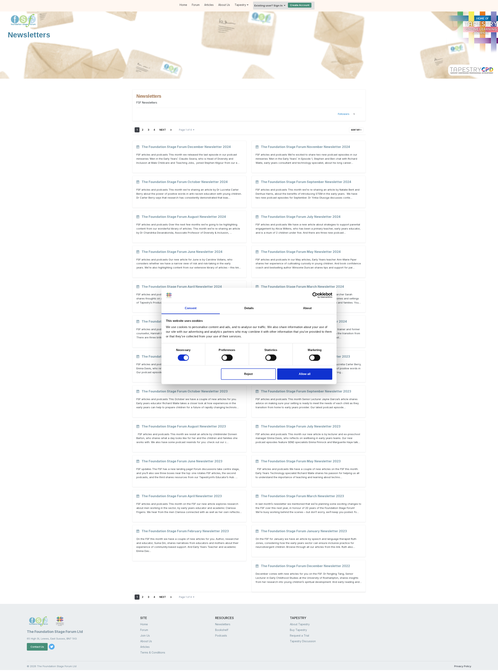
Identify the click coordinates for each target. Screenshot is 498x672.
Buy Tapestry (298, 630)
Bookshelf (221, 630)
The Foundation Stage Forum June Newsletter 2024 (180, 252)
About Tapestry (300, 624)
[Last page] (171, 129)
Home (183, 4)
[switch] (227, 358)
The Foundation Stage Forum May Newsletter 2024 (300, 252)
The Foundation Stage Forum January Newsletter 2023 (303, 531)
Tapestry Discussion (303, 641)
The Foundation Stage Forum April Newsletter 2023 (180, 496)
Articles (209, 4)
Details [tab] (249, 308)
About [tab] (307, 308)
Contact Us (37, 646)
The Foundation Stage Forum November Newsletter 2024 (304, 147)
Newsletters (222, 624)
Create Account (299, 5)
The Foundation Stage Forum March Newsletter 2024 (301, 287)
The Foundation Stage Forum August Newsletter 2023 (182, 426)
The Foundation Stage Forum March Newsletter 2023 (301, 496)
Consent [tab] (190, 308)
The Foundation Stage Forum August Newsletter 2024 (182, 217)
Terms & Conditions (152, 652)
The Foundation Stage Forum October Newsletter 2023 (183, 391)
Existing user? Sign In (269, 5)
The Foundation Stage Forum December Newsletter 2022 (304, 566)
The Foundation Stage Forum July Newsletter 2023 (299, 426)
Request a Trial (299, 635)
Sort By (355, 130)
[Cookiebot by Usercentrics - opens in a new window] (315, 295)
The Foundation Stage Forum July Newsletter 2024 (299, 217)
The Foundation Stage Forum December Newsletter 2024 (185, 147)
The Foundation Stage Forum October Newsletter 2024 (183, 182)
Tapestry (241, 4)
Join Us (145, 635)
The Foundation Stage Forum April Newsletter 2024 (180, 287)
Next (162, 129)
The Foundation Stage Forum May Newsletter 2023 (300, 461)
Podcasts (221, 635)
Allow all (304, 374)
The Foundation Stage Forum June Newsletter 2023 (180, 461)
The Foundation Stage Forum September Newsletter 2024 (305, 182)
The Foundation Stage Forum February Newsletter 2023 (184, 531)
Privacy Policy (462, 666)
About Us (224, 4)
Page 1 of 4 (186, 129)
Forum (196, 4)
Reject (248, 374)
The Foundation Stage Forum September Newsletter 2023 (305, 391)
